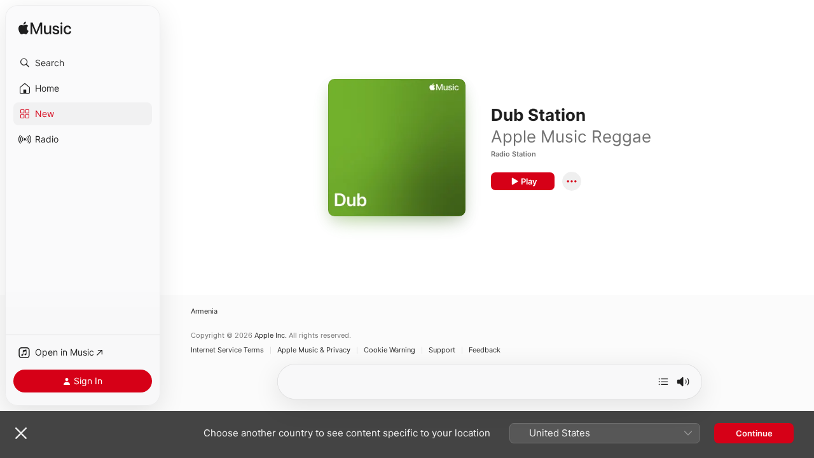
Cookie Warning (389, 350)
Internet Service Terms (227, 350)
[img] (44, 29)
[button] (82, 63)
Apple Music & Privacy (313, 350)
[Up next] (663, 382)
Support (442, 350)
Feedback (484, 350)
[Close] (21, 433)
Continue (754, 433)
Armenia (204, 311)
